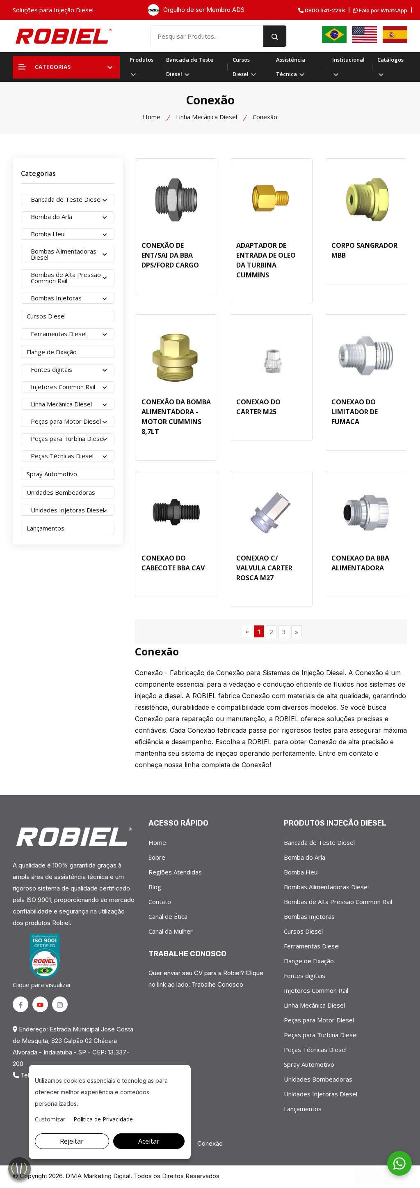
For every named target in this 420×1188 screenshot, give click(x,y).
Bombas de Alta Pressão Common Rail (338, 901)
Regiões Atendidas (175, 872)
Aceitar (149, 1141)
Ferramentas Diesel (312, 946)
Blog (154, 887)
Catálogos (390, 59)
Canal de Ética (167, 916)
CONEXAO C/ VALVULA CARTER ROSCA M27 (264, 568)
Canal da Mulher (170, 931)
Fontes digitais (304, 975)
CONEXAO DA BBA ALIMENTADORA (360, 563)
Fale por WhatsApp (382, 10)
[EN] (364, 34)
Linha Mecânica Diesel (206, 117)
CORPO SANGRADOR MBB (364, 250)
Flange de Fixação (309, 961)
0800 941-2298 (324, 10)
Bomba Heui (301, 872)
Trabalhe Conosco (217, 984)
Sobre (156, 857)
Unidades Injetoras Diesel (320, 1094)
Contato (159, 901)
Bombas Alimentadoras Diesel (326, 887)
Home (151, 117)
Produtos (141, 59)
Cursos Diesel (241, 67)
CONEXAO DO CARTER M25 (258, 406)
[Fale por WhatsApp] (399, 1163)
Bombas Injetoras (309, 916)
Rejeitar (72, 1141)
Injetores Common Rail (316, 990)
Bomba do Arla (304, 857)
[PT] (334, 34)
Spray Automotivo (309, 1064)
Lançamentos (303, 1109)
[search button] (274, 36)
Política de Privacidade (103, 1119)
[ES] (395, 34)
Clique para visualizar (42, 984)
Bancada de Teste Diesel (189, 67)
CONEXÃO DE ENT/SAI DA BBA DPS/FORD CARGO (170, 255)
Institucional (348, 59)
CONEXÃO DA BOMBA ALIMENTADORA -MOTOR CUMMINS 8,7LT (176, 416)
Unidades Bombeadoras (318, 1079)
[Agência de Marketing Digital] (381, 1176)
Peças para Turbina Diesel (321, 1035)
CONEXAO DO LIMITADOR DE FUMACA (354, 411)
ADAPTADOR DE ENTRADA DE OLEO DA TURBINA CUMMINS (266, 260)
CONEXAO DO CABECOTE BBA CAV (173, 563)
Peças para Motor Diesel (319, 1020)
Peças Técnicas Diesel (315, 1049)
